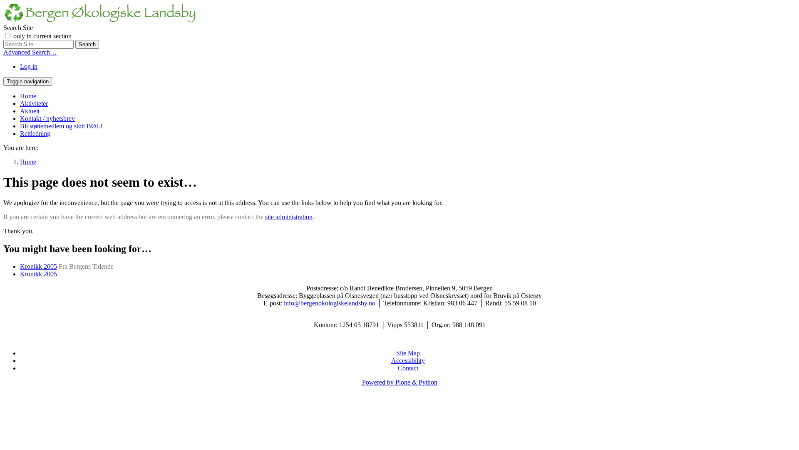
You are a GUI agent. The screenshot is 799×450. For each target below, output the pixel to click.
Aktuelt (30, 111)
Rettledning (35, 133)
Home (28, 96)
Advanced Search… (30, 52)
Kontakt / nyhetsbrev (47, 118)
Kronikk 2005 (38, 266)
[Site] (99, 20)
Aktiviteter (34, 103)
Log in (28, 66)
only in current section (42, 36)
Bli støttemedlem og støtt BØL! (61, 126)
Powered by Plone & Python (399, 382)
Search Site (18, 27)
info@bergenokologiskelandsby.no (329, 303)
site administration (289, 216)
